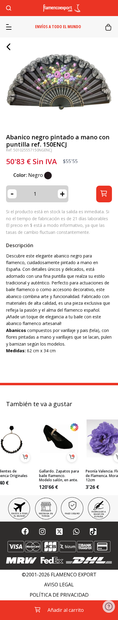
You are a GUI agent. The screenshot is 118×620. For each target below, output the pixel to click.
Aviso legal (59, 585)
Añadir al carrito (66, 610)
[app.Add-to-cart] (25, 457)
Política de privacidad (59, 595)
